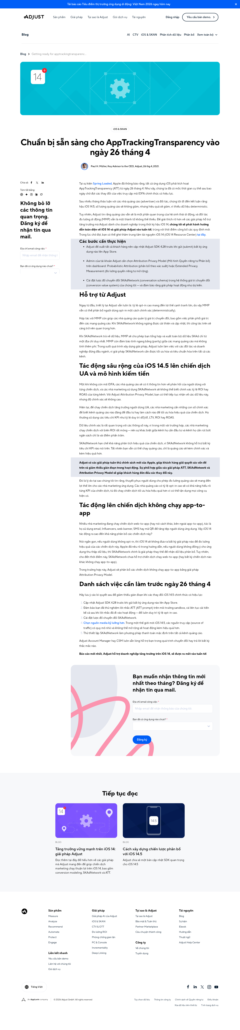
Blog (23, 54)
